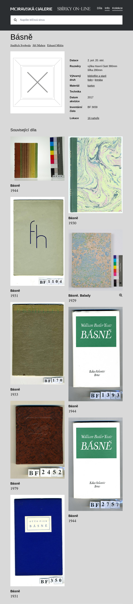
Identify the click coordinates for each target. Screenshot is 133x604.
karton (91, 85)
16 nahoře (93, 118)
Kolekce (117, 8)
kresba (99, 79)
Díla (99, 8)
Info (107, 8)
